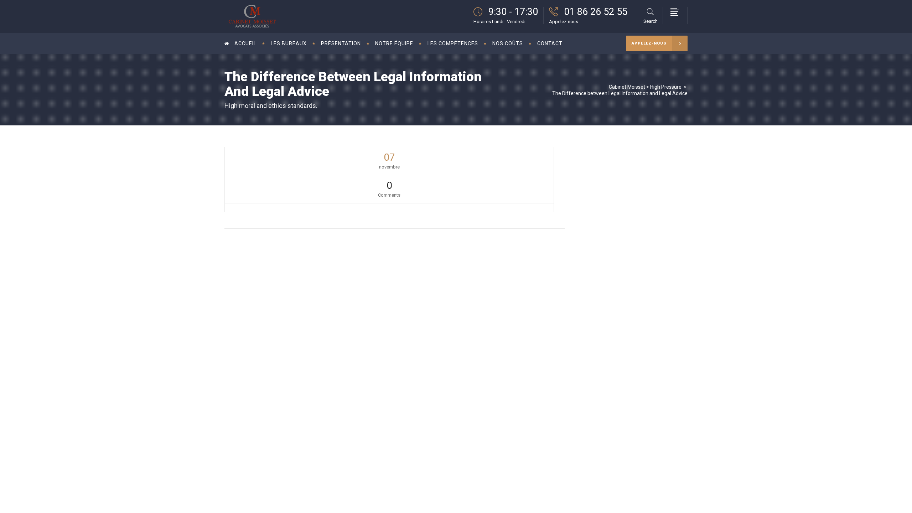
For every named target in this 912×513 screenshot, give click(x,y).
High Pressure (666, 86)
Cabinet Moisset (627, 86)
